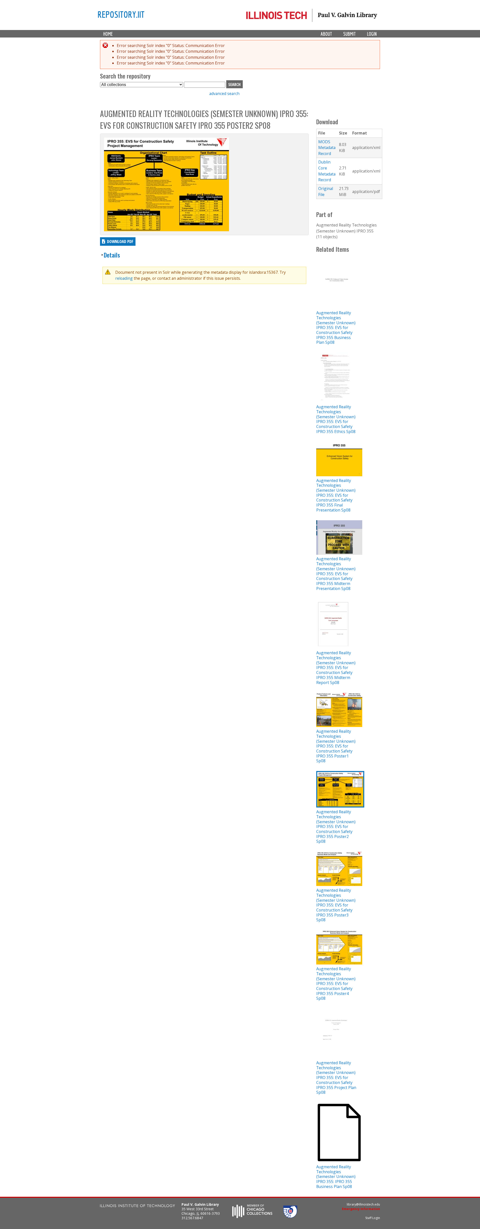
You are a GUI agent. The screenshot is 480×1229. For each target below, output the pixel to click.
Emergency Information (361, 1209)
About (326, 34)
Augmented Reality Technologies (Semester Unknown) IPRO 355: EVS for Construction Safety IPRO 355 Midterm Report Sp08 (336, 667)
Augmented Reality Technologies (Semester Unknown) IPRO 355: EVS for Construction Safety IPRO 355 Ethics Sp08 (336, 419)
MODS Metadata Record (327, 147)
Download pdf (120, 241)
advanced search (224, 93)
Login (372, 34)
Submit (349, 34)
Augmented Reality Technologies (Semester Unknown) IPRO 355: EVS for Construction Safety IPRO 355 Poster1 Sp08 (336, 746)
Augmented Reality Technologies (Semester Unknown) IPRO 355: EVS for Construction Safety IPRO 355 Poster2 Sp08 (336, 826)
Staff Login (372, 1218)
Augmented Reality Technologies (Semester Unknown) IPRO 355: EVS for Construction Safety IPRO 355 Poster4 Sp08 (336, 983)
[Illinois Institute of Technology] (137, 1206)
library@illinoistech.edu (363, 1204)
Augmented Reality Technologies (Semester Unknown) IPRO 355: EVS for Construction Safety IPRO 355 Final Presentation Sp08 (336, 495)
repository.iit (121, 14)
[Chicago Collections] (252, 1216)
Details (112, 254)
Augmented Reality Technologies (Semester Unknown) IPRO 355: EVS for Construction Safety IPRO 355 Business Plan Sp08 (336, 327)
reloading (124, 278)
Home (108, 34)
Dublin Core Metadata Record (327, 170)
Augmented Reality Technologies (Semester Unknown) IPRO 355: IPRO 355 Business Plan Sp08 (336, 1176)
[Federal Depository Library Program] (290, 1216)
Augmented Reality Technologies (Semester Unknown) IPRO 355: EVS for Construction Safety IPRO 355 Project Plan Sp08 (336, 1077)
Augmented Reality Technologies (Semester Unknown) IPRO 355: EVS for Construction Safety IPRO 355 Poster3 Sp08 (336, 905)
